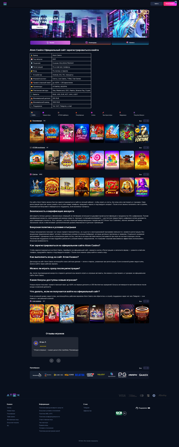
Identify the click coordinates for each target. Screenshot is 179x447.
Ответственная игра (46, 419)
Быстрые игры (107, 115)
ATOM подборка (63, 115)
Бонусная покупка (13, 422)
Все (140, 121)
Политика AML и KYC (45, 413)
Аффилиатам (87, 411)
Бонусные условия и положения (49, 410)
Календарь (93, 42)
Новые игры (47, 115)
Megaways (123, 115)
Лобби (33, 115)
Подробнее (91, 26)
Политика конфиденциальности (49, 416)
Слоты (93, 115)
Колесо (131, 42)
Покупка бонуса (139, 115)
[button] (143, 34)
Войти (156, 3)
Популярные (80, 115)
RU (8, 425)
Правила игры (43, 425)
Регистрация (170, 3)
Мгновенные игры (13, 419)
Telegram (86, 407)
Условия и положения (46, 428)
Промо (52, 42)
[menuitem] (13, 407)
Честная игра (43, 422)
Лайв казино (11, 416)
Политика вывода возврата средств (51, 407)
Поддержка (143, 408)
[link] (37, 374)
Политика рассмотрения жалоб (49, 431)
